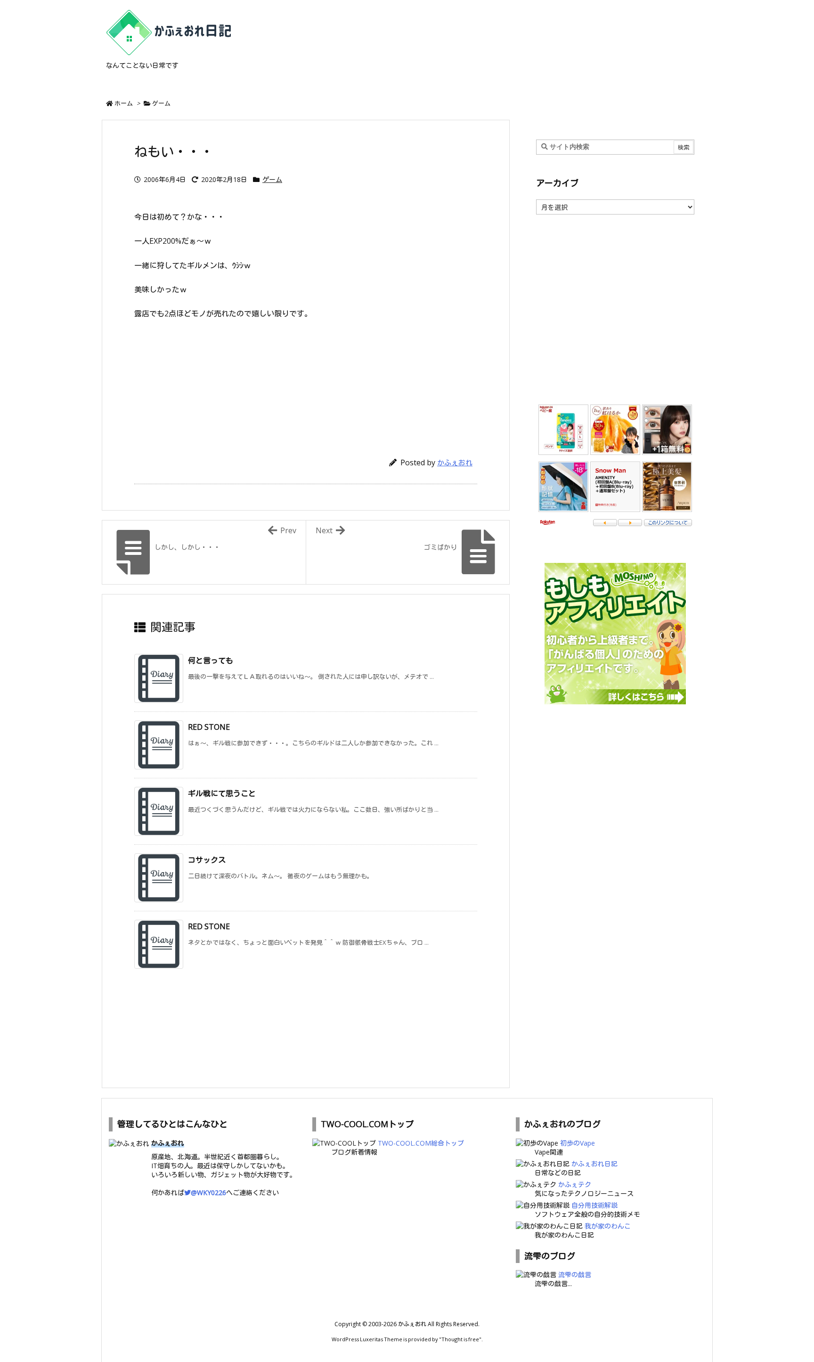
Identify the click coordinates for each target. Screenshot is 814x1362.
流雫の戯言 (574, 1274)
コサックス (207, 860)
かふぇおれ (454, 462)
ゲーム (161, 103)
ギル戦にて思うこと (222, 793)
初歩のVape (577, 1143)
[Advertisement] (305, 383)
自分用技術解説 (594, 1205)
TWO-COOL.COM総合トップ (421, 1143)
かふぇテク (574, 1184)
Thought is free (460, 1339)
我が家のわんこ (608, 1226)
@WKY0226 (208, 1192)
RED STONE (209, 727)
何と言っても (210, 660)
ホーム (123, 103)
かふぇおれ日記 (594, 1163)
